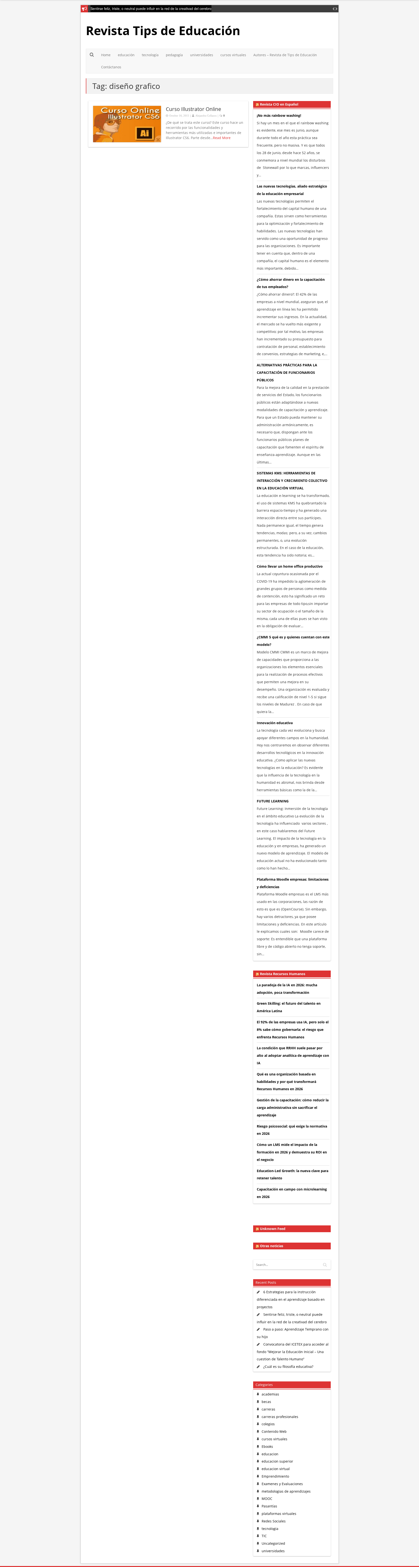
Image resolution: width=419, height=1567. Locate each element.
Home (106, 55)
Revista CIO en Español (279, 104)
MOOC (267, 1498)
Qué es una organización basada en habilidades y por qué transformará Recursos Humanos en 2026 (286, 1081)
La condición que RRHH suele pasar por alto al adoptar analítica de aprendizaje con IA (293, 1055)
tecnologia (270, 1528)
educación (126, 55)
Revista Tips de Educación (163, 30)
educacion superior (277, 1461)
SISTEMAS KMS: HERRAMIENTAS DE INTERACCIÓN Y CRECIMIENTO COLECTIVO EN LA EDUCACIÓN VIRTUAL (292, 480)
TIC (264, 1536)
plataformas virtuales (279, 1513)
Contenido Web (274, 1431)
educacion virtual (276, 1468)
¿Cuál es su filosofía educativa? (288, 1366)
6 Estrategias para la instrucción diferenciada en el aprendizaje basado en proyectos (291, 1299)
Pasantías (269, 1506)
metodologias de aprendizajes (286, 1491)
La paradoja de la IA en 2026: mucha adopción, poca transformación (287, 989)
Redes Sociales (274, 1521)
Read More (222, 137)
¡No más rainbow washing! (279, 115)
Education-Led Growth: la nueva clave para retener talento (292, 1174)
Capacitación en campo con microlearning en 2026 (292, 1193)
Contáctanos (111, 67)
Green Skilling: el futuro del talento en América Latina (289, 1007)
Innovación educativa (275, 723)
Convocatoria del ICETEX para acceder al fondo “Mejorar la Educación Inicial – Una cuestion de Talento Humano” (293, 1352)
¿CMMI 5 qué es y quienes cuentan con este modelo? (293, 641)
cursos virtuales (233, 55)
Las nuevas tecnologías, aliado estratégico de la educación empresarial (292, 190)
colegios (268, 1424)
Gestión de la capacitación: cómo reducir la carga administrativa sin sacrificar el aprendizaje (293, 1107)
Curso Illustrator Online (193, 109)
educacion (270, 1454)
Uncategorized (273, 1543)
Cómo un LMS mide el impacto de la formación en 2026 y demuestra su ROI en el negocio (292, 1152)
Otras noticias (271, 1246)
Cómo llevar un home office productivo (290, 566)
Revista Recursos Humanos (282, 974)
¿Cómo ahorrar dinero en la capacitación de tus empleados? (291, 283)
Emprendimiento (275, 1476)
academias (270, 1394)
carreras (268, 1409)
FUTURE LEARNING (273, 801)
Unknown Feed (272, 1229)
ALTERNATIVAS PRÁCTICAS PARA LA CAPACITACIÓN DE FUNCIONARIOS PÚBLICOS (287, 372)
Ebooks (267, 1446)
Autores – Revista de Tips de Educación (285, 55)
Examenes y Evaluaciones (282, 1483)
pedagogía (174, 55)
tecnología (150, 55)
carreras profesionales (280, 1416)
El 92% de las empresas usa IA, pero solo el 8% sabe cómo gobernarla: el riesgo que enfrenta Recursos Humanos (293, 1029)
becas (266, 1401)
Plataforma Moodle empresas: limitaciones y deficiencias (293, 883)
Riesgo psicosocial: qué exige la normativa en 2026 (292, 1130)
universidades (201, 55)
